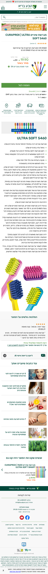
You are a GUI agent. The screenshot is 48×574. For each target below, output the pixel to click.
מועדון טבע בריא (25, 531)
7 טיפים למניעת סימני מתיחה (14, 419)
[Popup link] (39, 68)
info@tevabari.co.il (22, 502)
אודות (35, 525)
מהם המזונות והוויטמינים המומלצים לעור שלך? (16, 403)
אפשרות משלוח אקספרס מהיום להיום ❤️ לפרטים (24, 2)
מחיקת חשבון (9, 525)
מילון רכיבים (23, 535)
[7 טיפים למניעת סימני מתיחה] (38, 425)
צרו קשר (18, 525)
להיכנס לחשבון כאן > (16, 345)
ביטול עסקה (25, 538)
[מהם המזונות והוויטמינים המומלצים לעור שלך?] (38, 409)
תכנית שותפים (13, 531)
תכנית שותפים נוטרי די (35, 535)
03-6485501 (22, 500)
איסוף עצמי (39, 528)
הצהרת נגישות (36, 531)
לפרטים (17, 475)
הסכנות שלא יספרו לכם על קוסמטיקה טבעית (15, 433)
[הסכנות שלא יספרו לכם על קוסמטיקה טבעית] (38, 438)
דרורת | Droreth (35, 91)
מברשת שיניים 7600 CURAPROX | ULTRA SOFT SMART (20, 466)
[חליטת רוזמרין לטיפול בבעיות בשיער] (38, 450)
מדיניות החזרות (27, 525)
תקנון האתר (30, 528)
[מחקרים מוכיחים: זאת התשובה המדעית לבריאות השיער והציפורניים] (38, 393)
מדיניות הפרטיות (15, 572)
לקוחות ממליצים (13, 535)
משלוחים (41, 525)
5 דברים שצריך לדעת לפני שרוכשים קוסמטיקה (15, 374)
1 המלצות (33, 43)
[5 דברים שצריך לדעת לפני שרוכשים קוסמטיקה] (38, 379)
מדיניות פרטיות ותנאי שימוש (16, 528)
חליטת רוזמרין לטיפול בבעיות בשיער (15, 446)
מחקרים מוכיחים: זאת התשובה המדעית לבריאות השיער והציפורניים (14, 388)
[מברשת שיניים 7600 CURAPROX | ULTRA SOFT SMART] (40, 472)
